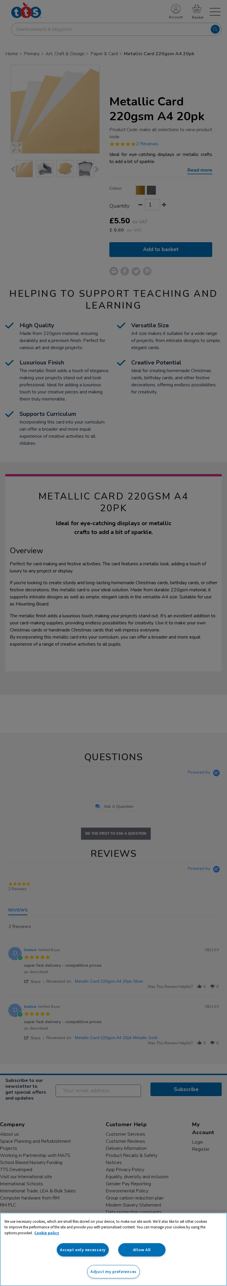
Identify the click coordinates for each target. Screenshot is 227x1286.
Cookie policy (46, 1232)
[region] (113, 1249)
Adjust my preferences (113, 1271)
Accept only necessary (83, 1249)
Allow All (142, 1249)
